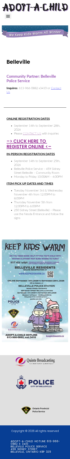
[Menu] (8, 16)
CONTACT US (32, 133)
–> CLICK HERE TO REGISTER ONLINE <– (29, 144)
